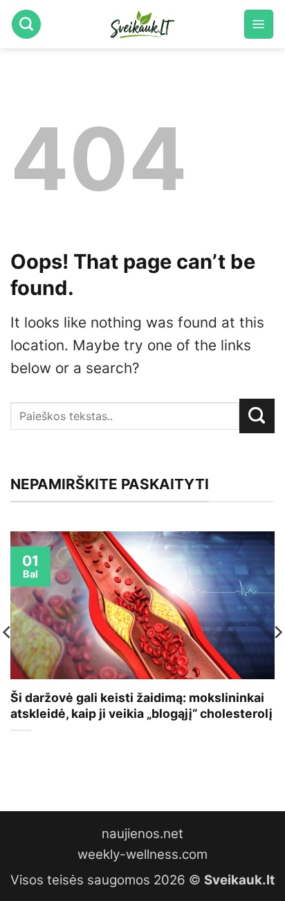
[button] (258, 24)
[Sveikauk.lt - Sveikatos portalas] (142, 24)
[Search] (26, 24)
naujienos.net (142, 834)
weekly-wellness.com (142, 854)
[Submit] (257, 416)
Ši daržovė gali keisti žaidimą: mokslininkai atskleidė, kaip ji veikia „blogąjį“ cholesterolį (141, 705)
